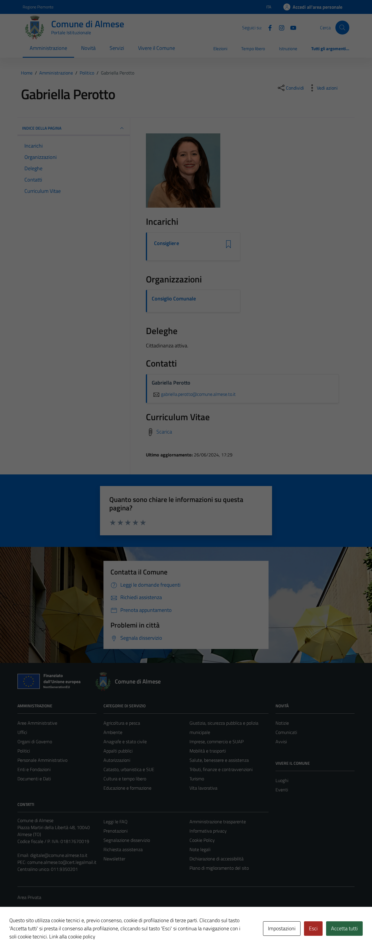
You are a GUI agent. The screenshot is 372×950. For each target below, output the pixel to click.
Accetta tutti (344, 928)
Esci (313, 928)
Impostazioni (282, 928)
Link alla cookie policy (72, 936)
